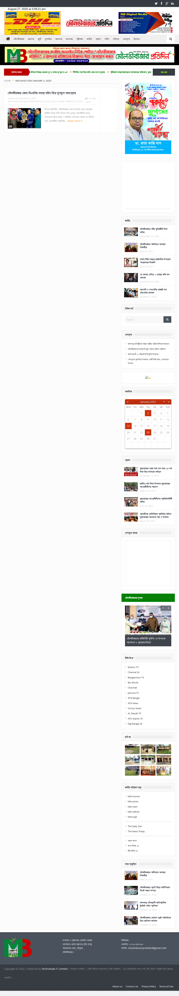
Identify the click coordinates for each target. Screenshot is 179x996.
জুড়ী (39, 39)
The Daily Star (135, 826)
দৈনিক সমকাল (133, 806)
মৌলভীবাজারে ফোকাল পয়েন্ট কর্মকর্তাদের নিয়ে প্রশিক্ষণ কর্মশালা (155, 919)
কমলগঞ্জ (69, 39)
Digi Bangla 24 (135, 723)
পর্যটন (107, 39)
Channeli (132, 687)
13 (128, 426)
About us (117, 986)
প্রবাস (98, 39)
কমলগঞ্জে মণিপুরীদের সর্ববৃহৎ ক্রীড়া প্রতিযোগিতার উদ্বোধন (148, 343)
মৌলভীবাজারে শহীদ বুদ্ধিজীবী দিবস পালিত (153, 230)
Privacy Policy (149, 986)
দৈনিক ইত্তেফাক (134, 796)
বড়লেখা (31, 39)
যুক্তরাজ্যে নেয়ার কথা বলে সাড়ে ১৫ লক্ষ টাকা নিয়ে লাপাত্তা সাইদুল (156, 470)
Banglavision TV (136, 677)
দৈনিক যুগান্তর (133, 801)
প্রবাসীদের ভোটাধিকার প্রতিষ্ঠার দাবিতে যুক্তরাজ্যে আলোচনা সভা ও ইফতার (155, 515)
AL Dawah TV (134, 713)
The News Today (136, 831)
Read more (74, 121)
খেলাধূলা (126, 39)
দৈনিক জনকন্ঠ (132, 817)
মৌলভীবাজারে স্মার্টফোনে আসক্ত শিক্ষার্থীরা (153, 245)
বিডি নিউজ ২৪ (133, 850)
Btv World (133, 682)
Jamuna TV (133, 692)
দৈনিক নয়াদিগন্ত (133, 811)
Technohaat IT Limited (55, 968)
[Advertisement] (148, 187)
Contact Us (132, 986)
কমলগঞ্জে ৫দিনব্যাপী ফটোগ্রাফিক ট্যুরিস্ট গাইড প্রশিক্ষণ (153, 904)
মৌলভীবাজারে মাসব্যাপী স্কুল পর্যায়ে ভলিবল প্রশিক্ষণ (147, 349)
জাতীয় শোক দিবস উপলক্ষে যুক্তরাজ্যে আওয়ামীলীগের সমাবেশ (155, 485)
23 (148, 432)
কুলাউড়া (48, 39)
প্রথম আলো (132, 840)
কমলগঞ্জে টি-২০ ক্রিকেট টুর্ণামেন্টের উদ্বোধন (143, 354)
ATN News (133, 703)
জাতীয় (89, 39)
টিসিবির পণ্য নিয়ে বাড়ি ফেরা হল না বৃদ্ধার (67, 72)
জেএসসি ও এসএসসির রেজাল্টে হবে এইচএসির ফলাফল (153, 291)
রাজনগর (58, 39)
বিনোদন (137, 39)
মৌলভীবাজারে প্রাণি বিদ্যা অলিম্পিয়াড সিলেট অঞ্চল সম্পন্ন (155, 889)
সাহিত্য (116, 39)
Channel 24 (133, 672)
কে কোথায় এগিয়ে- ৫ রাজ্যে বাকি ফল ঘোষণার (154, 276)
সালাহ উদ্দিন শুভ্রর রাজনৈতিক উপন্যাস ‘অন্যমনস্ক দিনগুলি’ (155, 260)
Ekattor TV (133, 667)
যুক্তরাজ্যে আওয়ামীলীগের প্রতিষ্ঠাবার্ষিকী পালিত (156, 500)
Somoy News (134, 708)
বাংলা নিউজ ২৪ (133, 845)
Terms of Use (166, 986)
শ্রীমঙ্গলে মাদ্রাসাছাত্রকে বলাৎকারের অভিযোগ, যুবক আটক (112, 72)
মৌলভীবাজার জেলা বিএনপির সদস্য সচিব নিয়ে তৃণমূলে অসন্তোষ (42, 93)
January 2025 (148, 401)
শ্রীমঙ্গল (79, 39)
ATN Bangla (133, 698)
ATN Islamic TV (135, 718)
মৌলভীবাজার (19, 39)
